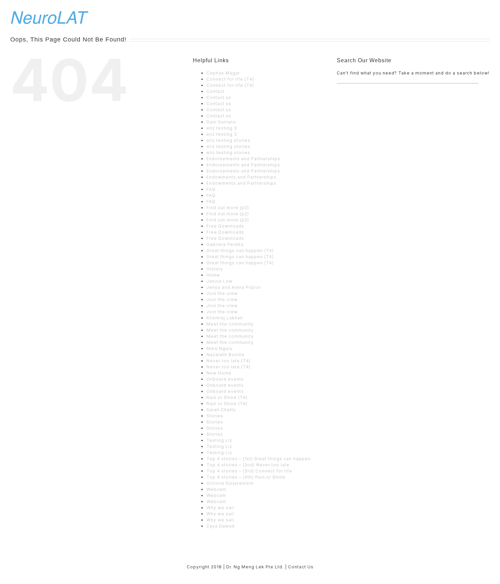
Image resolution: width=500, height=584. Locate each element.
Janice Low (219, 281)
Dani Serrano (221, 121)
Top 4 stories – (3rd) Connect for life (249, 470)
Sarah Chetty (221, 409)
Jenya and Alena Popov (233, 287)
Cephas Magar (223, 73)
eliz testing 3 (221, 128)
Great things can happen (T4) (240, 250)
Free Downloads (225, 226)
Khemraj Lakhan (224, 317)
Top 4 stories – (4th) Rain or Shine (245, 477)
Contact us (218, 97)
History (214, 268)
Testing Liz (219, 440)
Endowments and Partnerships (241, 177)
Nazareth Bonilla (225, 354)
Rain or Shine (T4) (227, 397)
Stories (214, 415)
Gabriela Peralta (225, 244)
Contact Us (301, 566)
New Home (219, 373)
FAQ (211, 189)
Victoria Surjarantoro (230, 483)
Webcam (216, 489)
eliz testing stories (228, 140)
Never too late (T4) (228, 360)
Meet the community (230, 324)
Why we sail (220, 507)
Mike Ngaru (219, 348)
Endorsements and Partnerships (243, 158)
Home (213, 275)
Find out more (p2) (227, 207)
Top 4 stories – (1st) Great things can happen (258, 458)
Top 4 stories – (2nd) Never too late (247, 464)
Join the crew (222, 293)
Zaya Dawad (220, 526)
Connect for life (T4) (230, 79)
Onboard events (225, 379)
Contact (215, 91)
